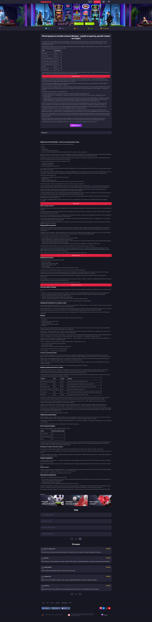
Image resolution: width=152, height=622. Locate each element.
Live (48, 602)
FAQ (70, 602)
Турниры (57, 602)
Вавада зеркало (76, 125)
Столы (51, 602)
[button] (150, 15)
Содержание (64, 602)
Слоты (43, 602)
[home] (45, 2)
